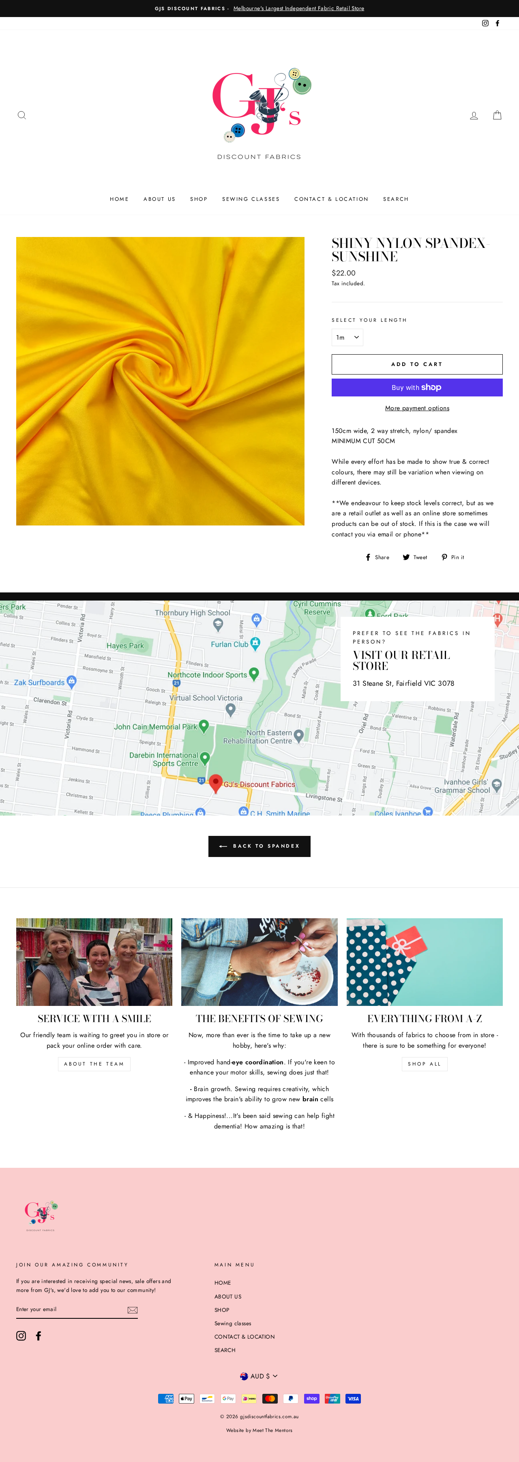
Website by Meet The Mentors (259, 1430)
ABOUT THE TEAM (94, 1064)
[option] (259, 8)
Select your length (370, 320)
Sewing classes (251, 199)
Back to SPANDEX (265, 846)
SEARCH (396, 199)
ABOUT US (160, 199)
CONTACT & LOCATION (331, 199)
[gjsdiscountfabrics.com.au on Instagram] (21, 1336)
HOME (119, 199)
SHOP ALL (425, 1064)
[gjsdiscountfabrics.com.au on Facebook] (38, 1336)
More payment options (417, 408)
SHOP (199, 199)
